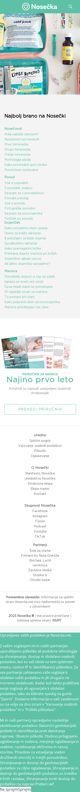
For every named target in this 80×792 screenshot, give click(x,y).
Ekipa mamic (40, 488)
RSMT (57, 620)
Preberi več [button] (44, 784)
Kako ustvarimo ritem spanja (26, 228)
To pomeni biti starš (19, 297)
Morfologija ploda (17, 159)
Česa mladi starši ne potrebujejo (28, 287)
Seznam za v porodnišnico (24, 193)
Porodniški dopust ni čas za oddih (29, 276)
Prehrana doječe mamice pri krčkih (30, 253)
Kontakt (40, 494)
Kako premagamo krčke (22, 248)
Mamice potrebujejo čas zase (26, 307)
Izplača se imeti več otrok (24, 281)
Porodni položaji (16, 198)
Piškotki (40, 451)
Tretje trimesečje (17, 154)
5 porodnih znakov (18, 188)
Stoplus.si (40, 575)
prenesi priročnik (40, 409)
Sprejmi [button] (24, 789)
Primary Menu (6, 6)
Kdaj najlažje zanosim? (21, 134)
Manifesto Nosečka (40, 473)
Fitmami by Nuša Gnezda (40, 555)
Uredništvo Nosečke (40, 478)
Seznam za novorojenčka (23, 213)
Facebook (40, 511)
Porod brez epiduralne (21, 170)
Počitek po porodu (18, 218)
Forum (40, 521)
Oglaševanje (40, 456)
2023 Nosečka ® (21, 616)
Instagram (40, 516)
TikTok (40, 536)
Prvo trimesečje (16, 144)
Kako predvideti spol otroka (25, 165)
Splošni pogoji (40, 440)
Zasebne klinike (40, 570)
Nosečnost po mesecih (21, 139)
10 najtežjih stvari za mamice (26, 292)
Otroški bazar (40, 580)
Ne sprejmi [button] (9, 789)
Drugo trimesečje (17, 149)
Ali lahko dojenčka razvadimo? (27, 263)
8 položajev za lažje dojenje (25, 238)
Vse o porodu (14, 203)
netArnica (40, 565)
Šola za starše (40, 550)
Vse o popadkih (16, 183)
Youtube (40, 531)
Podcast (40, 526)
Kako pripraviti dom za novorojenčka (32, 302)
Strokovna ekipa (40, 483)
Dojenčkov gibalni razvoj (22, 258)
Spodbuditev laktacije (20, 243)
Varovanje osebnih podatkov (40, 445)
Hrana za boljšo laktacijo (22, 233)
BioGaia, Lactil (40, 560)
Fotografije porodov (19, 208)
